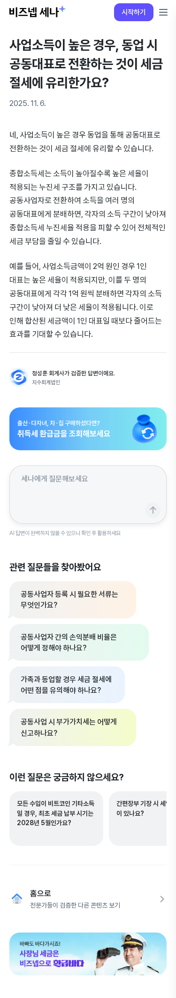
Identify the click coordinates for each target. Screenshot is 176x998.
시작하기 (134, 12)
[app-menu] (163, 12)
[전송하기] (153, 510)
